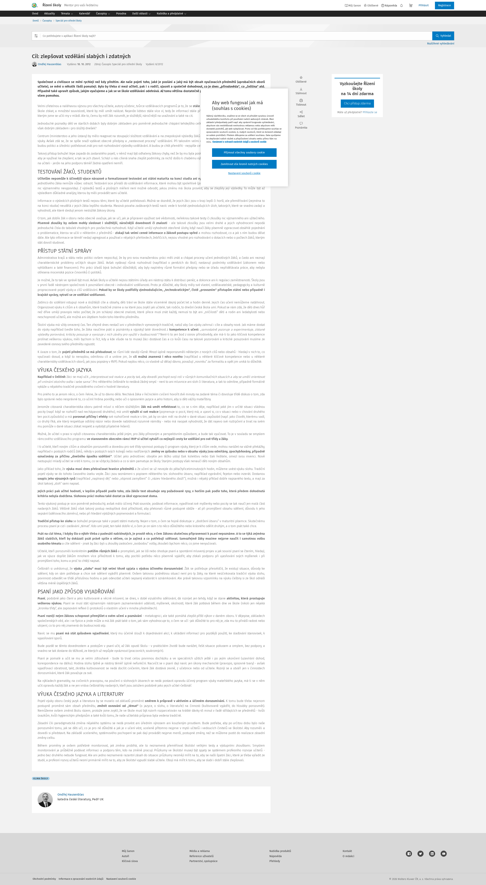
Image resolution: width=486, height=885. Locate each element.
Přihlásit (424, 5)
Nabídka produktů (280, 851)
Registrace (444, 5)
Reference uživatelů (201, 856)
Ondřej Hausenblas (49, 64)
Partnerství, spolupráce (203, 861)
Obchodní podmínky (44, 878)
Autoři (125, 856)
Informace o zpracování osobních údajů (81, 878)
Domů (36, 20)
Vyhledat (445, 35)
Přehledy (274, 861)
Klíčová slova (130, 861)
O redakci (348, 856)
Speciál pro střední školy (69, 20)
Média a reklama (199, 851)
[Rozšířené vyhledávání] (36, 36)
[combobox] (243, 35)
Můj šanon (128, 851)
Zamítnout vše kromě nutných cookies (244, 164)
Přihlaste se (370, 112)
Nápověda (391, 5)
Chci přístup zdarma (357, 103)
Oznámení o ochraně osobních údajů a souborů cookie (239, 142)
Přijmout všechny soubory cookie (244, 152)
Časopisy (47, 20)
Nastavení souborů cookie (121, 878)
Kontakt (347, 851)
